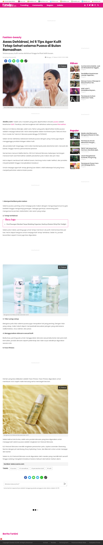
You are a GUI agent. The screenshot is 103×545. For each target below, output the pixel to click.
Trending (24, 5)
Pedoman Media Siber (79, 542)
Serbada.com (97, 1)
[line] (14, 60)
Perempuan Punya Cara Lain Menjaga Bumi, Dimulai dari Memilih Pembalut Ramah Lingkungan (89, 164)
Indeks (60, 5)
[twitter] (10, 60)
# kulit (49, 468)
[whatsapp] (22, 60)
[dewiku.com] (10, 5)
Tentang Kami (63, 542)
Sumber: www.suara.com (14, 464)
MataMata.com (32, 1)
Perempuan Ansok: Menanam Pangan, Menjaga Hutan (88, 141)
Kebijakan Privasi (94, 542)
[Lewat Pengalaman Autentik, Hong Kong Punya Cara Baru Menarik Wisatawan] (75, 158)
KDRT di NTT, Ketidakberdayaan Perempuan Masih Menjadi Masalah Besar (90, 89)
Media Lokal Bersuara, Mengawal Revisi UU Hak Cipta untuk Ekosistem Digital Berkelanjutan (89, 134)
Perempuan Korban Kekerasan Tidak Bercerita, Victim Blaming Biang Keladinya (90, 97)
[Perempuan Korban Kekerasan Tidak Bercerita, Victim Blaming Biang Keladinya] (75, 99)
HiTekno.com (55, 1)
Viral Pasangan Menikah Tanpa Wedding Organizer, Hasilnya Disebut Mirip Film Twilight (36, 224)
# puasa (13, 468)
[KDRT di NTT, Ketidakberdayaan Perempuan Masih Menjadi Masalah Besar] (75, 91)
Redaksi (53, 542)
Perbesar (63, 66)
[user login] (85, 6)
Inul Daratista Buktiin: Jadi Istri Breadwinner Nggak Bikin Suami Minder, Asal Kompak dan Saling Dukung (90, 67)
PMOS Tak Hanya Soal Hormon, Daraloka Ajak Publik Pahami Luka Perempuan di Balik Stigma (89, 149)
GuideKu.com (76, 1)
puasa (56, 122)
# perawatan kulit (37, 468)
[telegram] (18, 60)
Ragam (50, 5)
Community (37, 5)
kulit (12, 124)
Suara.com (22, 1)
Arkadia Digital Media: (9, 1)
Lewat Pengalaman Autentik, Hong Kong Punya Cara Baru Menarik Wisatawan (90, 156)
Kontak (45, 542)
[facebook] (6, 60)
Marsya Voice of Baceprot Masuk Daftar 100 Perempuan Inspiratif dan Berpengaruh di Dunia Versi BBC (90, 82)
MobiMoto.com (65, 1)
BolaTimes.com (44, 1)
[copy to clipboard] (26, 60)
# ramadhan (23, 468)
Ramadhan (62, 124)
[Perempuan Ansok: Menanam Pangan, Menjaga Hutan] (75, 143)
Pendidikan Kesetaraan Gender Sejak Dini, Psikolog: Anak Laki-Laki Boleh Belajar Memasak (89, 74)
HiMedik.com (86, 1)
